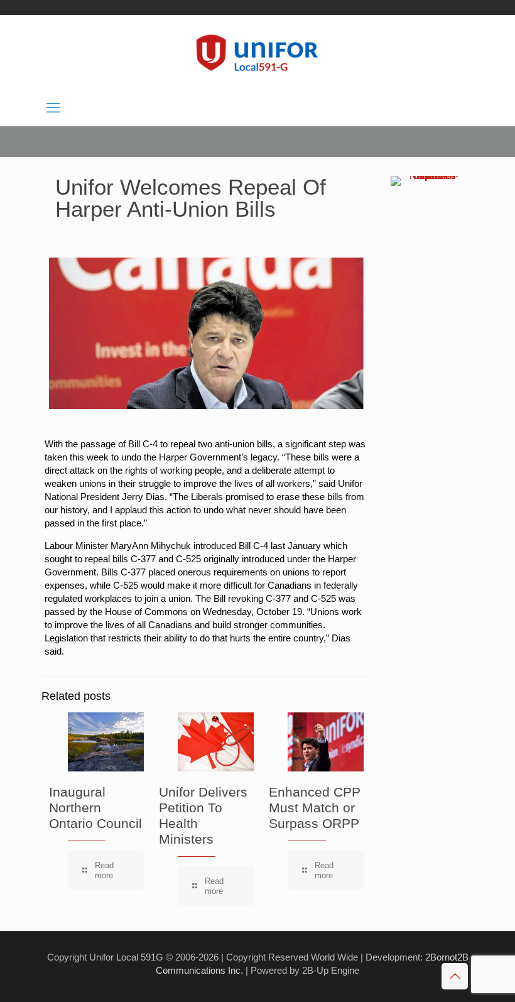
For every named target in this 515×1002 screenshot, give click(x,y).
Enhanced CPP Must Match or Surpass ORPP (314, 807)
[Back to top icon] (455, 976)
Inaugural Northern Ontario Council (95, 807)
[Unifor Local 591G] (257, 52)
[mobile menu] (53, 108)
